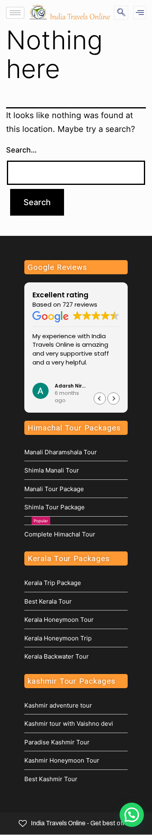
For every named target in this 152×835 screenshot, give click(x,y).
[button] (113, 398)
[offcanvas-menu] (139, 12)
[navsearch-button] (121, 13)
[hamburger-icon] (15, 13)
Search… (21, 150)
